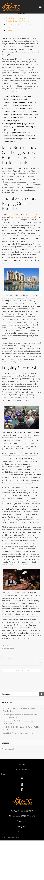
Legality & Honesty (13, 30)
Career (3, 774)
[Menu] (40, 7)
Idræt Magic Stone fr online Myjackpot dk (18, 733)
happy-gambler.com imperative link (22, 217)
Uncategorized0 (8, 648)
